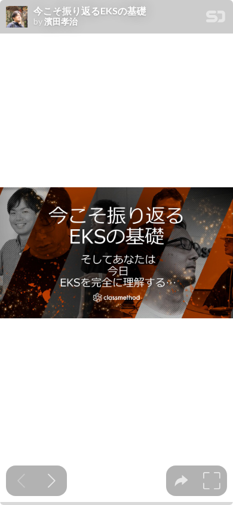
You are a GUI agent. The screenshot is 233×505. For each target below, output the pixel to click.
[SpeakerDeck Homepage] (215, 19)
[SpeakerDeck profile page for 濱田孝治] (16, 17)
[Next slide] (51, 480)
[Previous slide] (21, 480)
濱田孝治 (61, 21)
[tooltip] (181, 480)
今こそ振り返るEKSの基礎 (89, 11)
